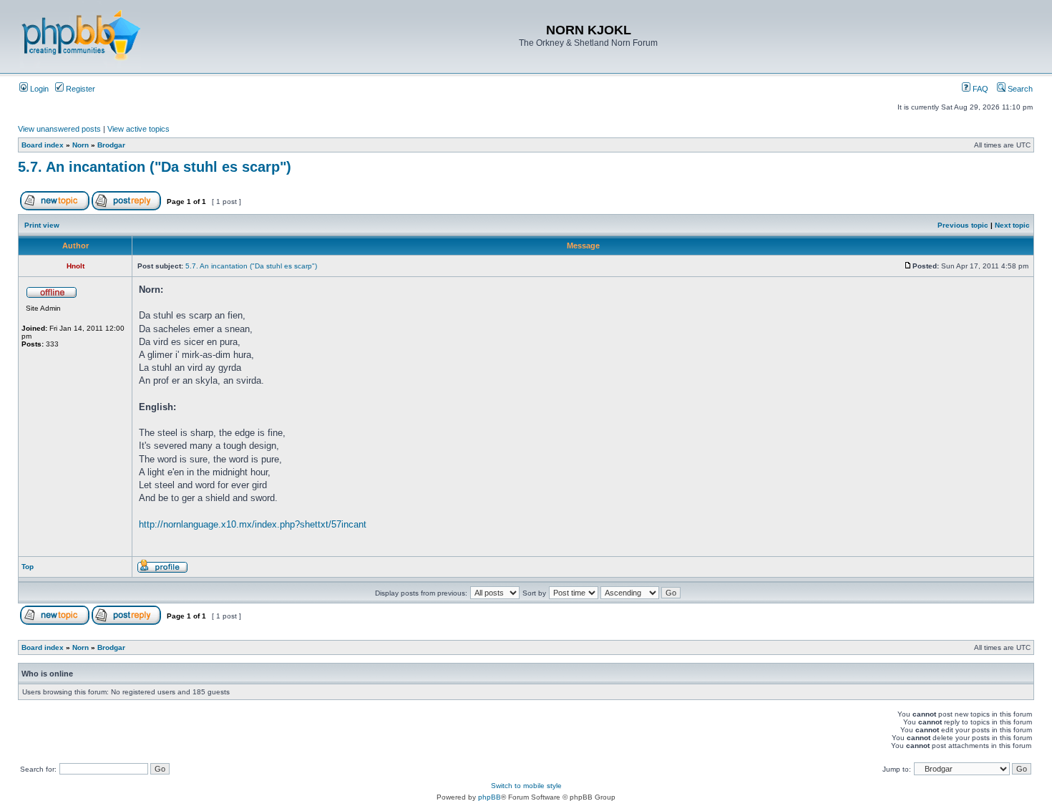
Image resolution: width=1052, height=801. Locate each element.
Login (38, 88)
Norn (80, 145)
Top (27, 567)
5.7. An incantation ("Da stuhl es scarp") (154, 167)
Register (79, 88)
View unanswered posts (59, 129)
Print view (41, 225)
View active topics (138, 129)
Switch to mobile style (526, 786)
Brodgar (111, 145)
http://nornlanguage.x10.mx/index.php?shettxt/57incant (252, 524)
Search (1019, 88)
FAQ (979, 88)
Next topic (1012, 225)
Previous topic (962, 225)
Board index (42, 145)
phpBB (489, 797)
